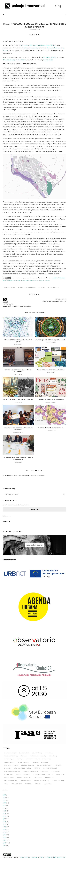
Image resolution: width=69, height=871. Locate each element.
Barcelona (49, 753)
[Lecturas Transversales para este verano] (50, 357)
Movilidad (7, 768)
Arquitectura (24, 753)
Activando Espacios (10, 753)
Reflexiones (41, 287)
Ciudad (24, 756)
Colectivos (53, 756)
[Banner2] (34, 607)
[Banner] (34, 642)
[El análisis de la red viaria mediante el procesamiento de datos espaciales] (50, 415)
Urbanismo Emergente (11, 780)
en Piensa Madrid (49, 45)
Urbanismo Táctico (58, 780)
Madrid (58, 765)
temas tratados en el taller (30, 48)
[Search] (65, 14)
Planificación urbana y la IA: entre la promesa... (18, 400)
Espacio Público (23, 762)
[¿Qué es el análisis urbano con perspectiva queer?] (18, 327)
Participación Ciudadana (12, 771)
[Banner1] (34, 573)
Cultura (20, 759)
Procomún (44, 771)
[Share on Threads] (34, 35)
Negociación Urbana (9, 287)
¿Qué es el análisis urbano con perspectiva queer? (18, 341)
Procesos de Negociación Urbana (26, 287)
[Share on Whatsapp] (32, 35)
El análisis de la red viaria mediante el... (51, 428)
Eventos (44, 762)
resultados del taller (49, 57)
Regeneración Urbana (23, 774)
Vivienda (28, 783)
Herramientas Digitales (11, 765)
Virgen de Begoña (16, 783)
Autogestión (37, 753)
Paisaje (37, 768)
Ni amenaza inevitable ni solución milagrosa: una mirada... (18, 371)
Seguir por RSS (34, 509)
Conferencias (8, 759)
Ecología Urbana (9, 762)
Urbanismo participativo (41, 780)
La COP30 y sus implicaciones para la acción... (51, 340)
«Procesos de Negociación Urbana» (14, 60)
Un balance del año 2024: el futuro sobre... (51, 400)
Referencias (55, 771)
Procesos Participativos (30, 771)
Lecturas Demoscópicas (44, 765)
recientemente (48, 60)
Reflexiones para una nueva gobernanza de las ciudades (18, 429)
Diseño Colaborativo (33, 759)
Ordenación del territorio (22, 768)
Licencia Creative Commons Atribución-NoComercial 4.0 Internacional (42, 857)
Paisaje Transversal (50, 768)
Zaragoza (47, 783)
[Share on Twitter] (31, 35)
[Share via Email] (38, 35)
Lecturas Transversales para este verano (51, 370)
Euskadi (35, 762)
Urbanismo (49, 777)
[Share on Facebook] (29, 35)
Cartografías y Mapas (11, 756)
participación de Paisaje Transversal (32, 45)
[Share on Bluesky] (36, 35)
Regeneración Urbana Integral (43, 774)
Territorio (38, 777)
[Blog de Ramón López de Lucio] (34, 545)
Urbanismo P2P (26, 780)
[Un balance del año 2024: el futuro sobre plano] (50, 387)
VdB (6, 783)
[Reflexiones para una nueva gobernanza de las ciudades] (18, 415)
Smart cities (60, 774)
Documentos (47, 759)
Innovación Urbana (27, 765)
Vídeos (38, 783)
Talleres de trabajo (53, 287)
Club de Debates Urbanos (38, 756)
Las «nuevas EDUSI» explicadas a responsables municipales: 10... (18, 459)
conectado (21, 475)
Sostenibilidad (9, 777)
